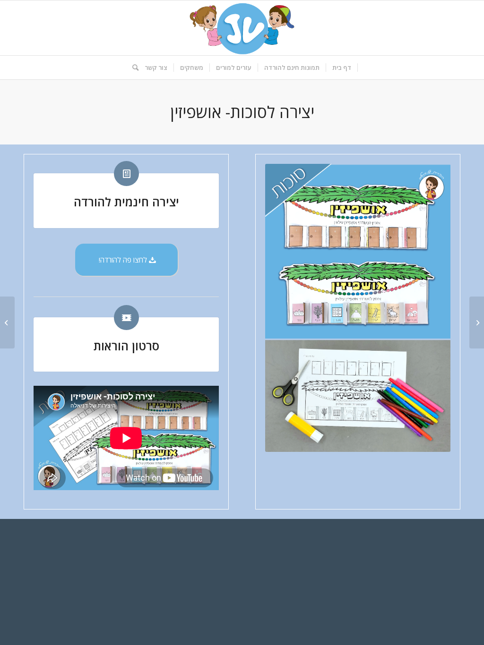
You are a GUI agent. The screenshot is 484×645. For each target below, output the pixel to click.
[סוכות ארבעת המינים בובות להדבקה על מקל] (476, 322)
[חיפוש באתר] (132, 67)
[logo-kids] (242, 27)
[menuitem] (342, 67)
